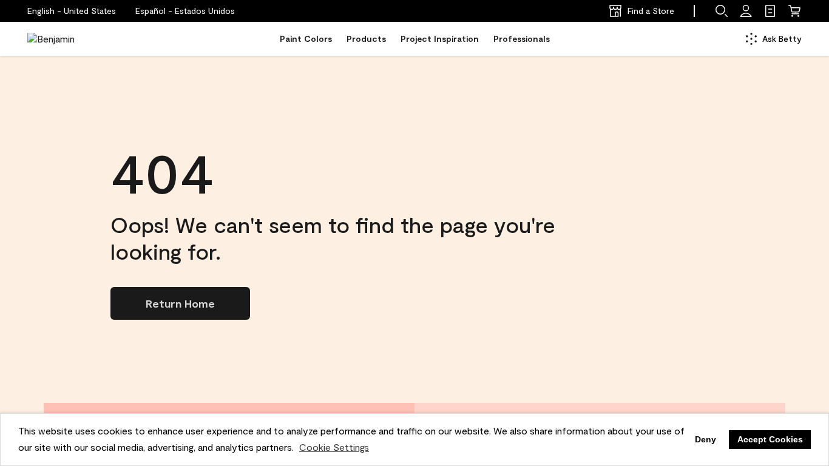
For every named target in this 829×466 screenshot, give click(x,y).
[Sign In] (746, 11)
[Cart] (794, 11)
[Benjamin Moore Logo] (65, 39)
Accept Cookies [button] (770, 439)
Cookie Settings (334, 447)
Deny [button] (705, 439)
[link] (770, 11)
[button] (185, 11)
